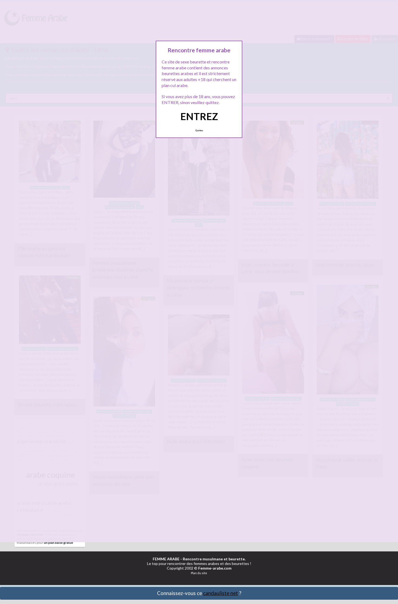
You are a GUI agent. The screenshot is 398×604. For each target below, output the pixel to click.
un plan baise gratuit (58, 542)
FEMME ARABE (166, 559)
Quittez (199, 130)
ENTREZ (199, 116)
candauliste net (220, 593)
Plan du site (199, 573)
